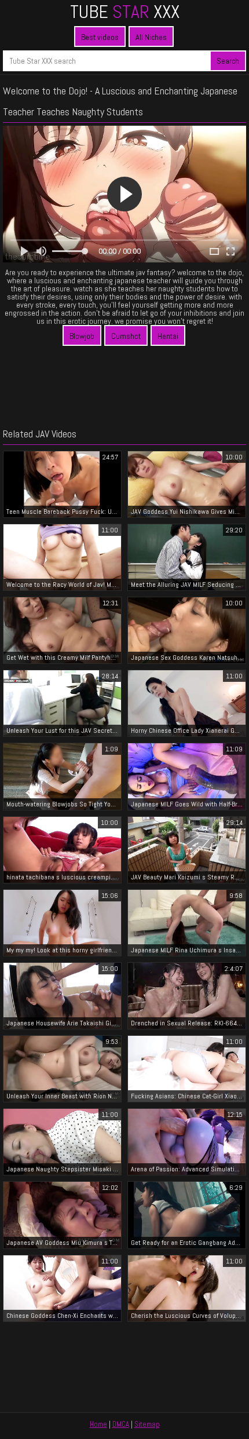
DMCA (120, 1424)
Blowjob (81, 336)
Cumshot (126, 336)
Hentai (168, 336)
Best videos (100, 37)
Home (98, 1424)
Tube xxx (125, 11)
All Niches (151, 37)
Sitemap (147, 1424)
